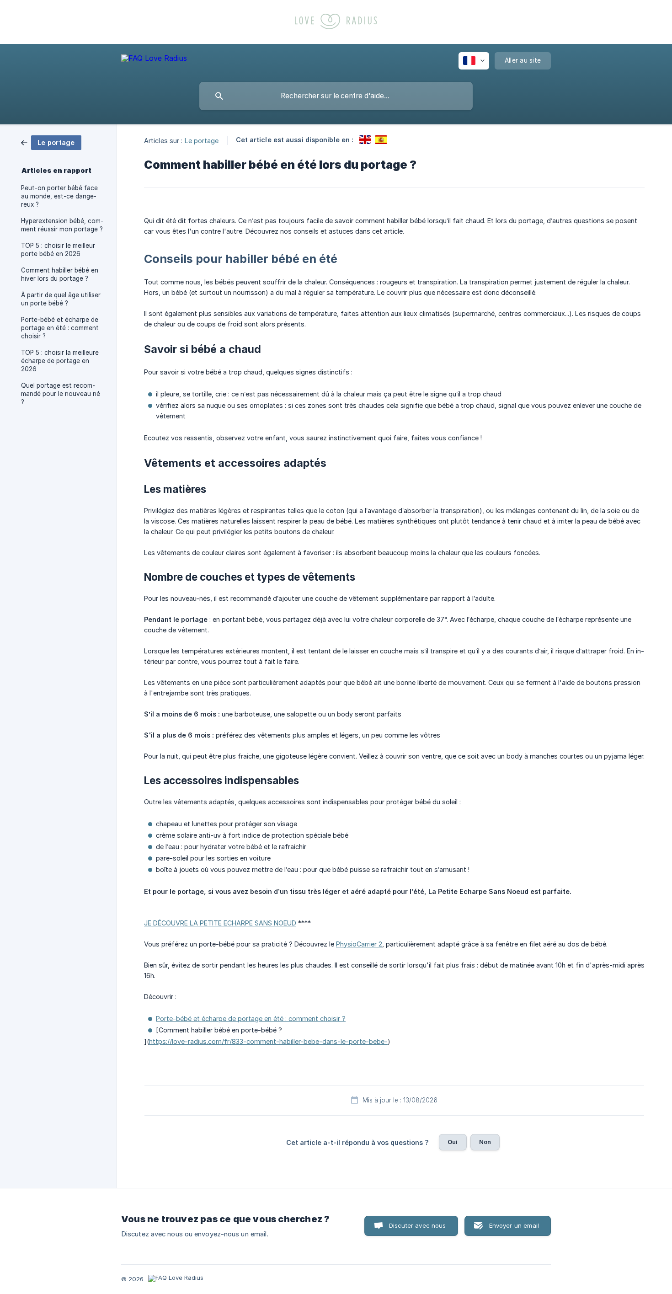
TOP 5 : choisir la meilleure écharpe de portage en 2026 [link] (60, 361)
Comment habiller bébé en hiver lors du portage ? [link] (59, 274)
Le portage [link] (202, 140)
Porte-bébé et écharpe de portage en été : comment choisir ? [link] (60, 328)
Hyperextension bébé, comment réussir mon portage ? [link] (62, 225)
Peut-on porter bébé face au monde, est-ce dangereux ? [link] (59, 196)
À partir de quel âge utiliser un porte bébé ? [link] (61, 299)
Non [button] (485, 1141)
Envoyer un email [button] (514, 1225)
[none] (154, 59)
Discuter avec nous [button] (417, 1225)
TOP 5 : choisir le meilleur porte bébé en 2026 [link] (58, 249)
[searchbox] (336, 96)
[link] (51, 142)
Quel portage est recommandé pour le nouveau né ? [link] (60, 394)
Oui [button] (453, 1141)
